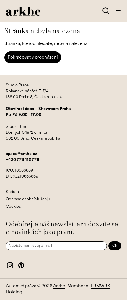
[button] (105, 11)
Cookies (13, 207)
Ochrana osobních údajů (28, 199)
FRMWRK (100, 286)
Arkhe (59, 286)
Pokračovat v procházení (33, 57)
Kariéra (12, 192)
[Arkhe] (23, 11)
